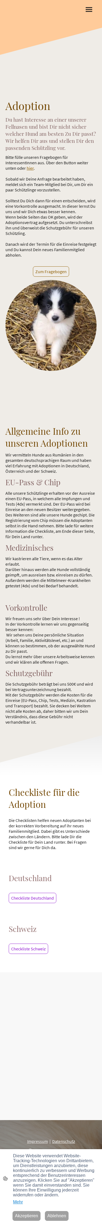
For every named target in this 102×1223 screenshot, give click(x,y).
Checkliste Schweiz (28, 948)
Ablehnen (56, 1215)
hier (30, 168)
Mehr (18, 1202)
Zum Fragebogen (51, 271)
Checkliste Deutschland (32, 898)
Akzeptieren (26, 1215)
